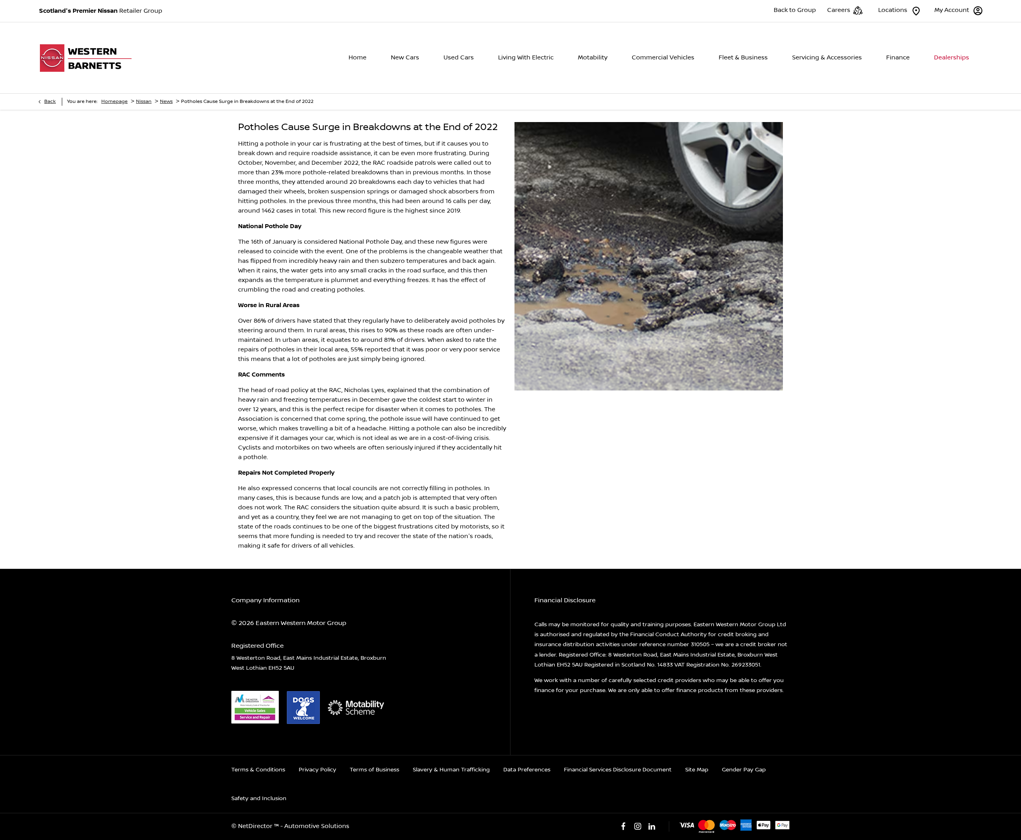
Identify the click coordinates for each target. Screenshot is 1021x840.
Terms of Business (374, 770)
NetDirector (256, 826)
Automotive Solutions (316, 826)
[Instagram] (638, 826)
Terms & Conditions (258, 770)
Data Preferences (526, 770)
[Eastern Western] (89, 58)
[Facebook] (623, 826)
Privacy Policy (317, 770)
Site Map (696, 770)
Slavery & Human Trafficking (451, 770)
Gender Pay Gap (744, 770)
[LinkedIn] (652, 826)
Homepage (114, 102)
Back (50, 102)
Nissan (144, 102)
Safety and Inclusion (258, 798)
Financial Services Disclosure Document (618, 770)
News (166, 102)
